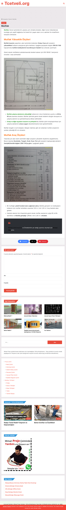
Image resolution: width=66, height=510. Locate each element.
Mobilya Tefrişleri (9, 380)
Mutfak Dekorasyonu (15, 228)
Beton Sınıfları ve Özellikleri (44, 423)
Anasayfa (5, 19)
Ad (5, 275)
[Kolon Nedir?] (13, 324)
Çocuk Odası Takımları (30, 316)
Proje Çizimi (8, 361)
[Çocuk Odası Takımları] (33, 309)
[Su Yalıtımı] (53, 324)
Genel (10, 19)
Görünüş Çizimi (10, 367)
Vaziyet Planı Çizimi (11, 375)
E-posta (6, 283)
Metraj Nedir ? (8, 316)
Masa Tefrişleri (10, 388)
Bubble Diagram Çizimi (12, 377)
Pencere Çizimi (10, 372)
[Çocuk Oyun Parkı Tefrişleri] (53, 309)
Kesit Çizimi (9, 364)
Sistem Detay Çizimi (11, 369)
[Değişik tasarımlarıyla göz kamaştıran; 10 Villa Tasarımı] (33, 324)
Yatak (8, 391)
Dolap (8, 383)
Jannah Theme (7, 506)
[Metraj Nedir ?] (13, 309)
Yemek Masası (10, 393)
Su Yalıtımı (47, 330)
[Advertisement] (32, 12)
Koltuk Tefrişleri (10, 385)
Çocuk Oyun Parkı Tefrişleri (52, 316)
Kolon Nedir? (7, 330)
